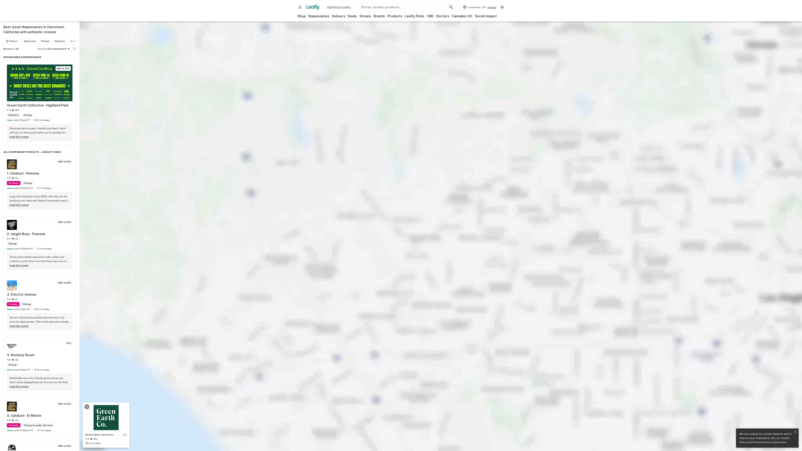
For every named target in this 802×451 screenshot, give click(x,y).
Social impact (486, 16)
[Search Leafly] (451, 7)
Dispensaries (318, 16)
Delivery (338, 16)
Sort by (42, 48)
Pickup (45, 41)
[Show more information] (74, 48)
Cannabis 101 (462, 16)
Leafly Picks (414, 16)
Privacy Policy (761, 442)
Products (394, 16)
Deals (352, 16)
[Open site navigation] (299, 7)
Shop (301, 16)
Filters (13, 41)
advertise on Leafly (338, 6)
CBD (430, 16)
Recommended (56, 48)
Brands (379, 16)
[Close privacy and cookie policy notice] (795, 431)
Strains (365, 16)
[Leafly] (313, 7)
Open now (30, 41)
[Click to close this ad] (86, 406)
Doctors (442, 16)
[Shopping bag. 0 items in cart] (502, 7)
